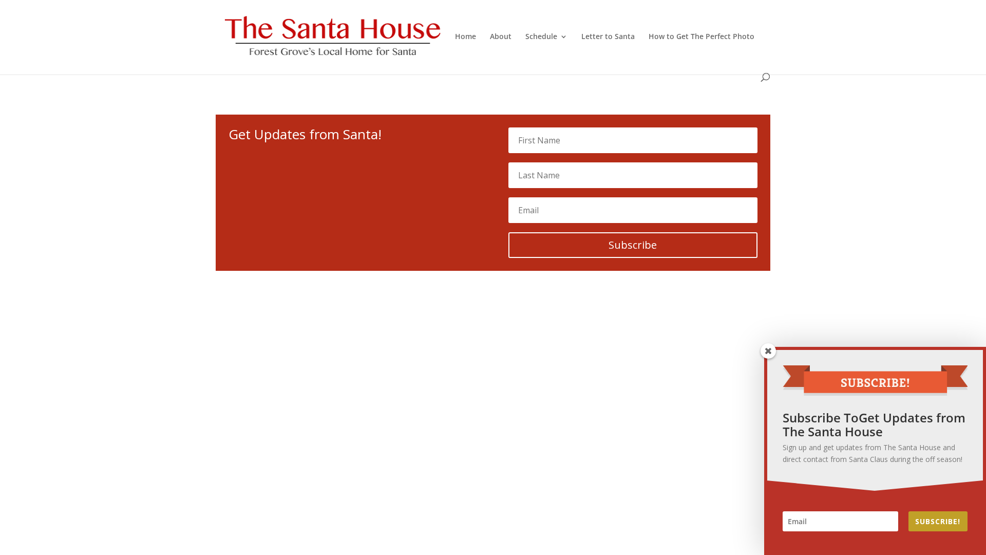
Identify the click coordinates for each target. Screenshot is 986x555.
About (500, 37)
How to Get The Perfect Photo (701, 37)
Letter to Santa (608, 37)
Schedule (541, 37)
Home (465, 37)
